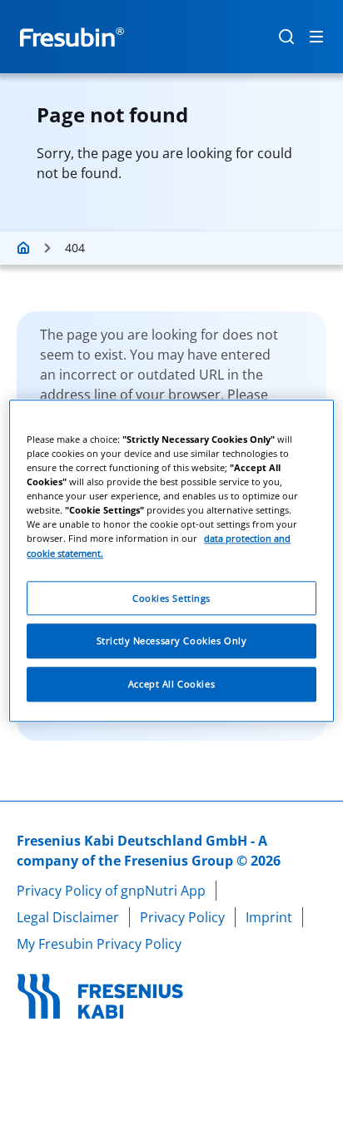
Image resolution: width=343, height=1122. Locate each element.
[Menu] (316, 36)
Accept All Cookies (171, 684)
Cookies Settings (171, 598)
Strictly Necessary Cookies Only (172, 641)
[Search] (286, 36)
